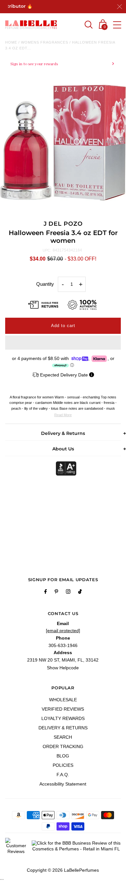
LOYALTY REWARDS (63, 718)
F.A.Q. (63, 774)
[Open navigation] (117, 24)
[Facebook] (45, 592)
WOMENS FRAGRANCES (44, 42)
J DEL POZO (63, 223)
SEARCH (63, 737)
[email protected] (63, 630)
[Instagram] (68, 592)
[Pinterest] (56, 592)
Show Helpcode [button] (63, 667)
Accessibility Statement (62, 783)
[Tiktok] (80, 592)
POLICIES (63, 765)
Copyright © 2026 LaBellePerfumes (63, 870)
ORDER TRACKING (63, 746)
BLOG (63, 755)
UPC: (47, 250)
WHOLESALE (63, 699)
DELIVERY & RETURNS (63, 727)
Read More (63, 415)
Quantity (45, 284)
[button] (63, 342)
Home (11, 42)
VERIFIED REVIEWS (63, 709)
